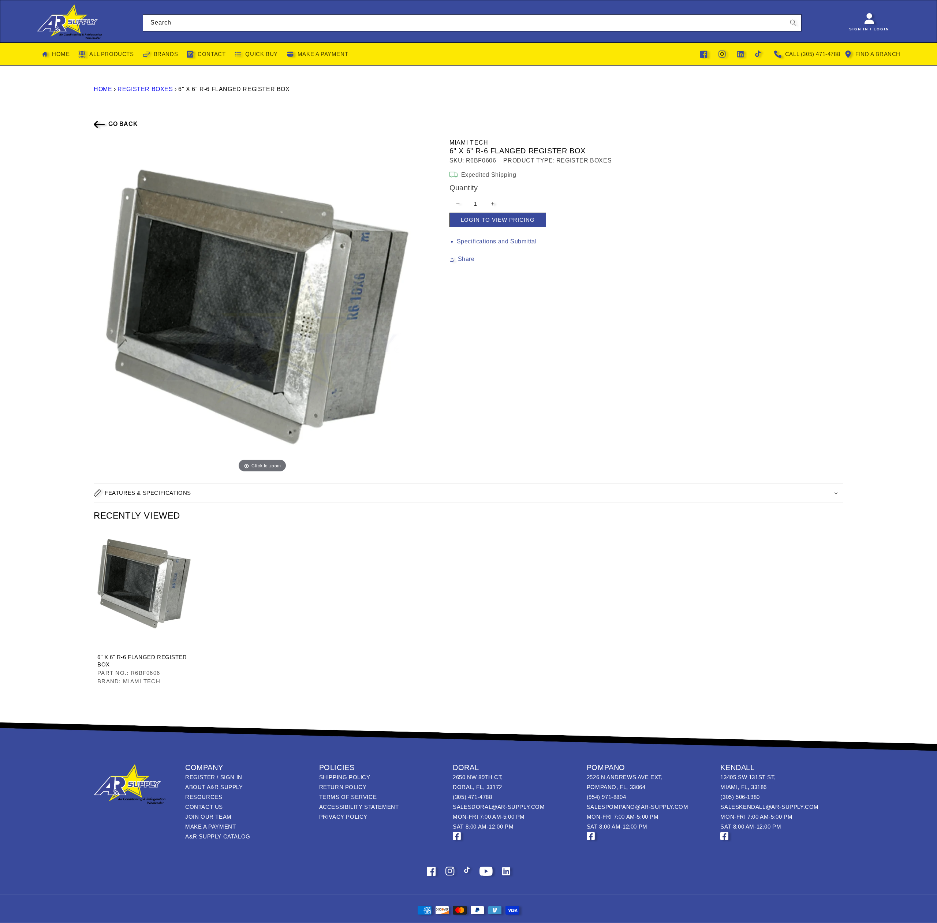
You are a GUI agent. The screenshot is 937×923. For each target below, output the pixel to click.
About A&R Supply (214, 787)
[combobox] (472, 23)
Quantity (463, 188)
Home (103, 89)
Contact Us (204, 807)
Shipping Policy (344, 777)
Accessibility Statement (359, 807)
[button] (468, 493)
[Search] (793, 23)
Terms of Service (348, 797)
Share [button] (466, 259)
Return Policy (343, 787)
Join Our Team (208, 817)
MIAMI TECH (469, 142)
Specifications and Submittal (497, 241)
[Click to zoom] (262, 305)
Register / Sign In (213, 777)
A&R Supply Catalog (217, 836)
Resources (203, 797)
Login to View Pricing (498, 220)
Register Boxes (145, 89)
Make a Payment (210, 826)
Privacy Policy (343, 817)
